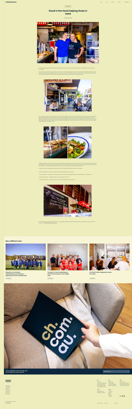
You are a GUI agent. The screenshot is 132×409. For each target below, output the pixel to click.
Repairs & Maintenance (124, 384)
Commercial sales (112, 384)
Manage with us (100, 391)
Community (68, 6)
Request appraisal (112, 385)
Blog (109, 393)
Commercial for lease (124, 385)
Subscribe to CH (107, 371)
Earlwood (7, 391)
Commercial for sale (101, 385)
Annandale (8, 387)
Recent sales (111, 383)
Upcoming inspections (101, 383)
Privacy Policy (106, 403)
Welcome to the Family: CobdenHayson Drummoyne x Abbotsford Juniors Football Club (16, 274)
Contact (110, 396)
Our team (110, 391)
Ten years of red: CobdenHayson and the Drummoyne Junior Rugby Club (58, 274)
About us (110, 392)
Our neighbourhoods (101, 386)
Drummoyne (8, 390)
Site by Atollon (116, 403)
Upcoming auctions (101, 384)
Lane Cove (8, 392)
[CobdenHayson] (11, 2)
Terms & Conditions (100, 403)
